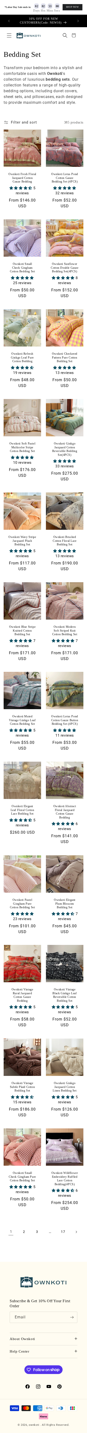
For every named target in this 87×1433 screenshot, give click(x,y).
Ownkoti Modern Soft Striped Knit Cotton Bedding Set (64, 630)
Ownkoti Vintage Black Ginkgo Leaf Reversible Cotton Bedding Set (64, 995)
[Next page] (76, 1232)
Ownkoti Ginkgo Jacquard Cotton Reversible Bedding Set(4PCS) (64, 449)
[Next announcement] (78, 21)
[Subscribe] (71, 1317)
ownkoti (34, 1424)
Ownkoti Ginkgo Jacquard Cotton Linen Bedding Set (64, 1086)
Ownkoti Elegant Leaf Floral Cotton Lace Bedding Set (22, 810)
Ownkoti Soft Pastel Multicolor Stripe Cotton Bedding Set (22, 447)
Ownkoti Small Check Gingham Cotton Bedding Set (22, 267)
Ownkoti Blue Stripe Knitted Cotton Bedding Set (22, 630)
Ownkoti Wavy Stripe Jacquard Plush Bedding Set (22, 540)
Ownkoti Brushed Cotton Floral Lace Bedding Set (65, 540)
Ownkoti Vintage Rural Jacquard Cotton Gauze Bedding (22, 995)
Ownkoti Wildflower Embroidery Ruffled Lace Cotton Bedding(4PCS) (64, 1178)
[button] (9, 35)
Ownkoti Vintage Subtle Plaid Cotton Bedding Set (22, 1086)
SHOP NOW (72, 7)
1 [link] (11, 1232)
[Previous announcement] (9, 21)
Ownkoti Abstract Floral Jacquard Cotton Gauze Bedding (64, 812)
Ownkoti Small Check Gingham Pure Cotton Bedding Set (22, 1176)
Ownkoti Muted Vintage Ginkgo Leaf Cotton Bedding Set (22, 720)
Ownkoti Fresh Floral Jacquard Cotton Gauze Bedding (22, 177)
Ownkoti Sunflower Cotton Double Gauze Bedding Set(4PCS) (64, 267)
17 (63, 1232)
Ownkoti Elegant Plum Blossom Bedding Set (64, 903)
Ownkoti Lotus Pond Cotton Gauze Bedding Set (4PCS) (64, 177)
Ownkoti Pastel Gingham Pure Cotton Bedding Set (22, 903)
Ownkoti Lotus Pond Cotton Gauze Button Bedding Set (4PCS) (64, 720)
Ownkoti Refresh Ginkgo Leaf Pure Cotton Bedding (22, 357)
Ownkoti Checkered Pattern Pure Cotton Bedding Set (64, 357)
